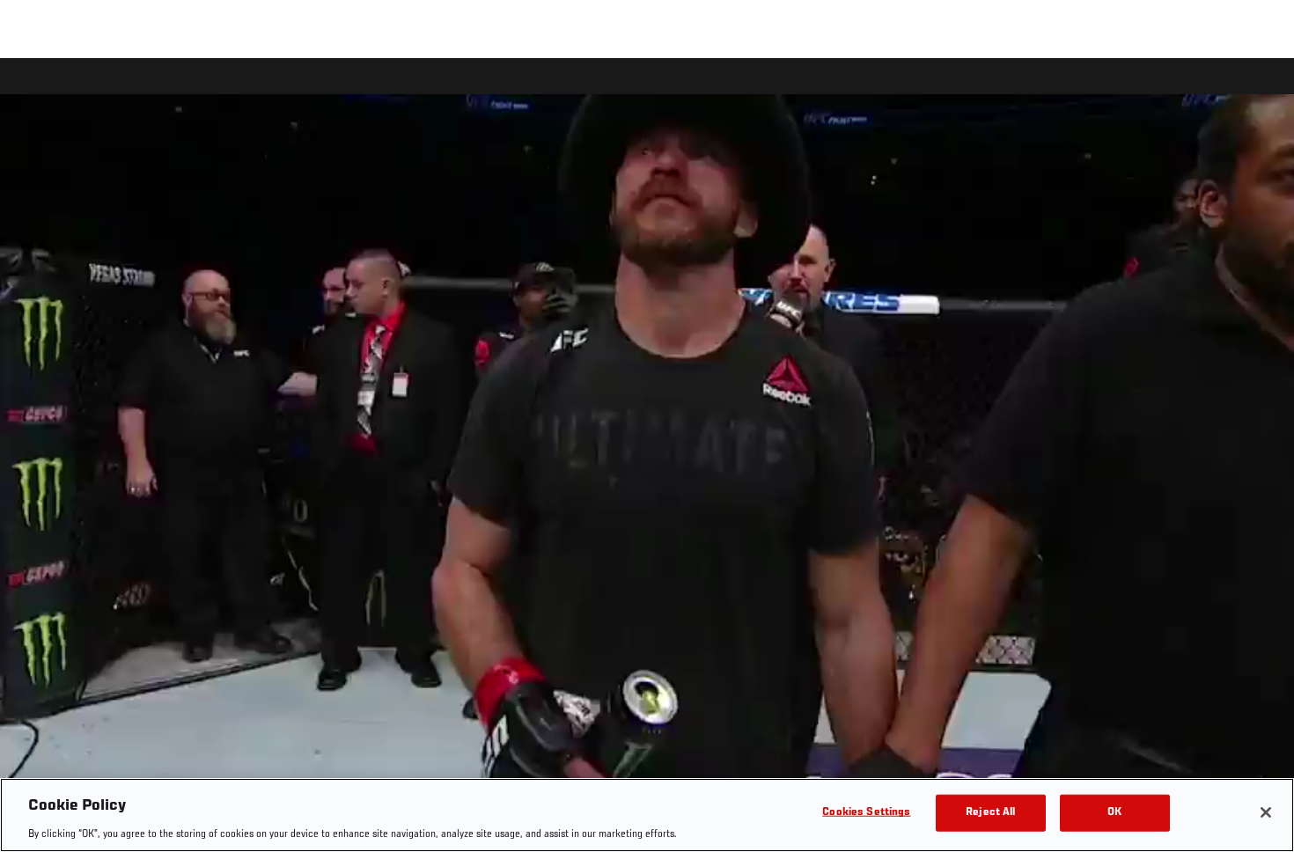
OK (1114, 812)
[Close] (1265, 812)
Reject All (990, 812)
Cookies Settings (866, 812)
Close (1260, 93)
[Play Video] (647, 458)
